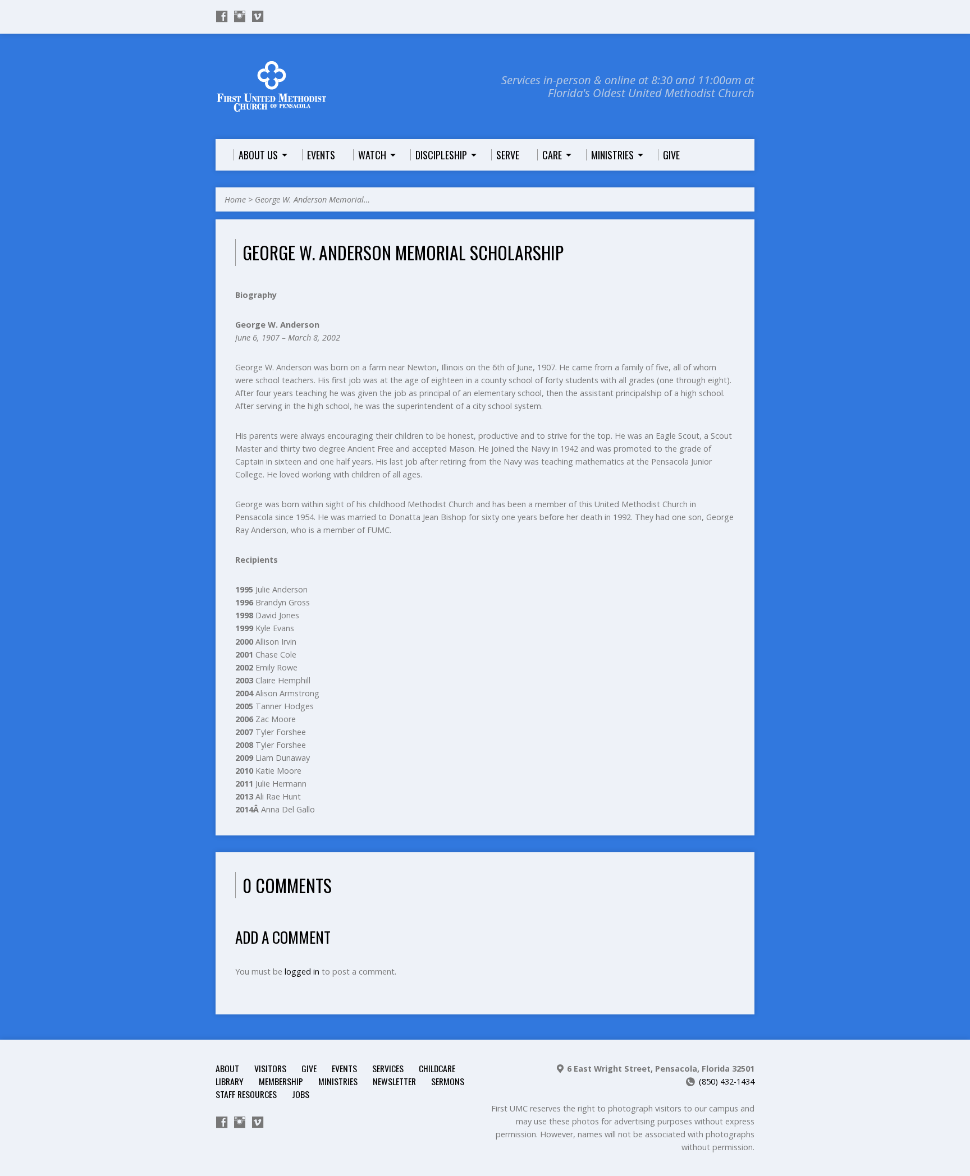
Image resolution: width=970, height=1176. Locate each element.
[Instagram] (239, 16)
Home (235, 199)
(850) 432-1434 (726, 1081)
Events (344, 1068)
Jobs (300, 1094)
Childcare (437, 1068)
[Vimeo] (257, 16)
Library (230, 1081)
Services (388, 1068)
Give (309, 1068)
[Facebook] (221, 16)
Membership (281, 1081)
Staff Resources (246, 1094)
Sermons (447, 1081)
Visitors (270, 1068)
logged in (302, 971)
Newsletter (394, 1081)
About (227, 1068)
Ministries (338, 1081)
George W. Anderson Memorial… (312, 199)
